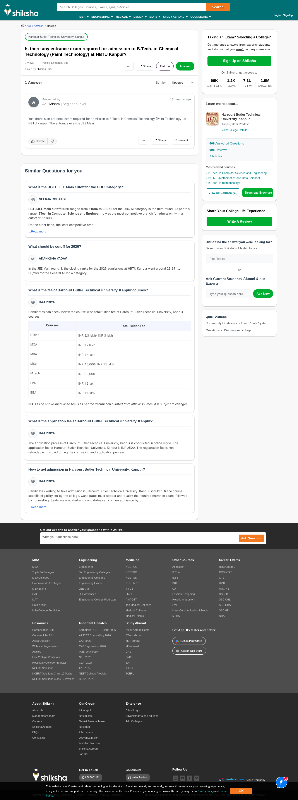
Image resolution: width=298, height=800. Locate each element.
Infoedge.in (85, 710)
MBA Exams (39, 588)
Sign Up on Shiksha (239, 61)
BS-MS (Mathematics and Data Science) (234, 178)
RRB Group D (227, 566)
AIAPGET (131, 599)
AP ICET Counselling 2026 (95, 635)
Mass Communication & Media (190, 610)
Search (218, 7)
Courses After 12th (43, 635)
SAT (128, 662)
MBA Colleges (40, 577)
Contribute (134, 770)
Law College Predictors (46, 657)
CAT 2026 (85, 640)
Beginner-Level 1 (75, 104)
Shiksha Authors (41, 726)
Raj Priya (47, 302)
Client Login (133, 710)
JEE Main (84, 588)
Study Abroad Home (137, 629)
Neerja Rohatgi (52, 199)
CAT (34, 594)
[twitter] (196, 778)
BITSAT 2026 (86, 679)
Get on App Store (191, 650)
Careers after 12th (43, 629)
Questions (213, 330)
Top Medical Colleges (138, 605)
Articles (215, 156)
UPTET (223, 583)
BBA (175, 583)
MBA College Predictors (46, 610)
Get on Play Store (191, 641)
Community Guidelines (221, 323)
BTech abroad (134, 635)
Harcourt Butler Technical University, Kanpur (56, 36)
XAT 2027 (85, 668)
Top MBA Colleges (43, 572)
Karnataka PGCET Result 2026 (97, 629)
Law (174, 605)
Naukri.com (85, 715)
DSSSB (223, 594)
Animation (178, 566)
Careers (37, 721)
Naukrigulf (85, 726)
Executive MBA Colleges (46, 583)
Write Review (139, 777)
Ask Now (263, 293)
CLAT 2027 (85, 662)
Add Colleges (134, 721)
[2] (280, 781)
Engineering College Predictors (97, 599)
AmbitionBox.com (89, 743)
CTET (222, 577)
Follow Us (179, 769)
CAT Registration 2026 (92, 646)
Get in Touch (88, 770)
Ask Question (251, 538)
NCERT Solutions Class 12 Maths (52, 673)
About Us (37, 710)
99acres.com (86, 732)
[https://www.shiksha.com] (23, 26)
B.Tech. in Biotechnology (224, 182)
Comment (181, 140)
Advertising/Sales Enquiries (142, 715)
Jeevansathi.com (89, 737)
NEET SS (131, 577)
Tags (248, 330)
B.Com (176, 572)
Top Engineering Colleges (94, 572)
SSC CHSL (225, 605)
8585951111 (92, 777)
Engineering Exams (90, 583)
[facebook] (189, 778)
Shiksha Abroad (88, 748)
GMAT (129, 657)
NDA (222, 616)
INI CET (130, 588)
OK (241, 791)
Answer (185, 66)
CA (174, 588)
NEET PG (131, 572)
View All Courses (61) (223, 192)
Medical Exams (135, 616)
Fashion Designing (183, 594)
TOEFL (130, 673)
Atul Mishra (51, 104)
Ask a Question (41, 640)
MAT (35, 599)
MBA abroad (133, 640)
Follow (165, 66)
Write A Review (239, 221)
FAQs (35, 732)
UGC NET (225, 588)
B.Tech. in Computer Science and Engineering (237, 173)
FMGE (129, 594)
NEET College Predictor (93, 673)
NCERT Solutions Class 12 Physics (53, 679)
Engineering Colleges (92, 577)
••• (129, 66)
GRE (128, 651)
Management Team (43, 715)
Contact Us (38, 737)
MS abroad (132, 646)
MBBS (176, 616)
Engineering (86, 566)
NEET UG (131, 566)
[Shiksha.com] (23, 10)
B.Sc (175, 577)
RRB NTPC (226, 572)
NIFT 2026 (85, 657)
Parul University (88, 651)
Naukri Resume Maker (92, 721)
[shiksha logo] (51, 774)
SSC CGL (225, 599)
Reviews (218, 149)
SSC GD (224, 610)
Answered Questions (226, 143)
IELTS (129, 668)
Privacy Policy (205, 791)
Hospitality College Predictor (49, 662)
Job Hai (83, 754)
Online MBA (39, 605)
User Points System (254, 323)
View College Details (234, 130)
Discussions (232, 330)
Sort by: (161, 82)
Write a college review (45, 646)
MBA (35, 566)
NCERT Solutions (42, 668)
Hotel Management (183, 599)
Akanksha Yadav (53, 258)
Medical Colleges (136, 610)
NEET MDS (132, 583)
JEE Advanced (87, 594)
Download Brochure (258, 192)
